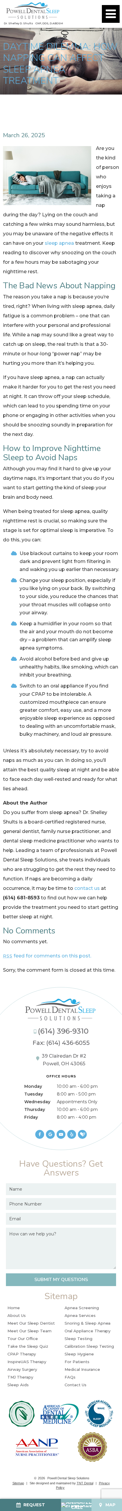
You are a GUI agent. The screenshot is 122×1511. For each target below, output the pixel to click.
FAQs (70, 1377)
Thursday (34, 1109)
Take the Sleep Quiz (27, 1346)
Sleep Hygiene (79, 1354)
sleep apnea (59, 243)
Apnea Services (80, 1315)
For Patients (77, 1361)
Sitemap (18, 1483)
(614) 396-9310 (63, 1031)
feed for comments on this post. (47, 956)
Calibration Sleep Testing (89, 1346)
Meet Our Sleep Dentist (31, 1323)
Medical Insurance (82, 1369)
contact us (87, 888)
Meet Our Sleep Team (29, 1330)
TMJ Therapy (20, 1377)
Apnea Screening (82, 1307)
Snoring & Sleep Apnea (87, 1323)
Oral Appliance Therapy (87, 1330)
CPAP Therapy (21, 1354)
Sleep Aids (18, 1384)
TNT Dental (85, 1483)
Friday (31, 1117)
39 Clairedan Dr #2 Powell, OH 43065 (64, 1060)
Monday (33, 1086)
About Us (16, 1315)
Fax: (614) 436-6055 (61, 1042)
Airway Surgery (22, 1369)
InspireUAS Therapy (26, 1361)
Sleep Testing (78, 1338)
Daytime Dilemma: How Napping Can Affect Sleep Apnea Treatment (60, 63)
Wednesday (37, 1101)
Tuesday (33, 1094)
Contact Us (75, 1384)
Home (13, 1307)
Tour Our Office (22, 1338)
